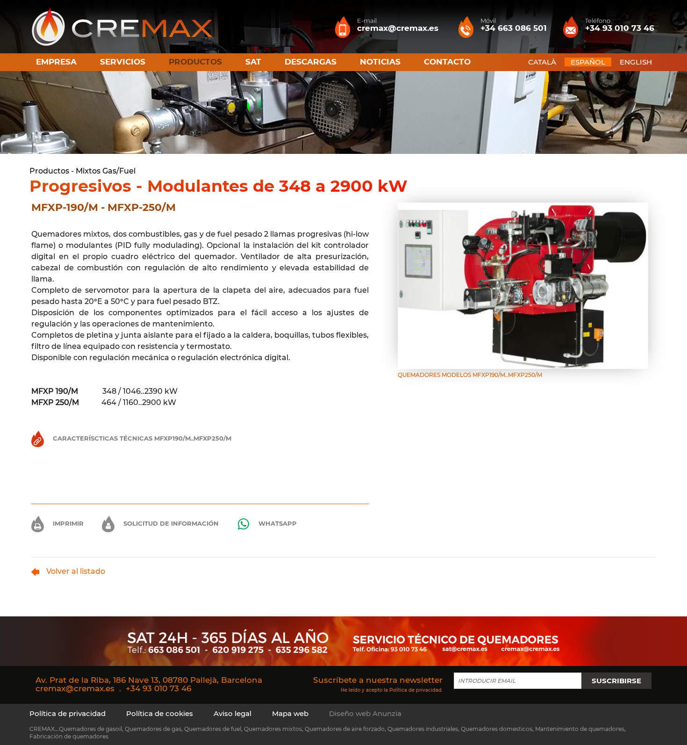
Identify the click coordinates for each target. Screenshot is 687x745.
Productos (49, 170)
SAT (253, 61)
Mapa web (290, 713)
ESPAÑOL (588, 62)
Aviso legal (232, 713)
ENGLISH (636, 62)
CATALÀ (542, 62)
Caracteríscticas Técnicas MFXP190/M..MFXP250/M (141, 438)
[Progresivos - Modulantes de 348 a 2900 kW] (523, 285)
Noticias (380, 61)
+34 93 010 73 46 (158, 688)
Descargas (310, 61)
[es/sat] (343, 640)
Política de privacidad (415, 690)
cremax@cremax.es (75, 688)
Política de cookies (159, 713)
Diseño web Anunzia (365, 713)
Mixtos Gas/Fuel (106, 170)
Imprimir (67, 523)
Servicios (122, 61)
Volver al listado (75, 571)
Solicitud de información (170, 523)
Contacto (447, 61)
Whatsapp (277, 523)
